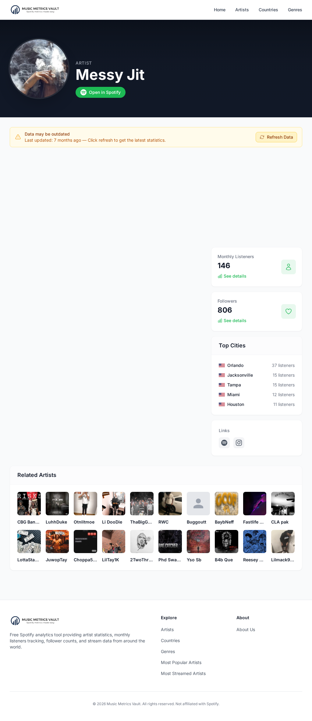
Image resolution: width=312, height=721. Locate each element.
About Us (245, 629)
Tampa (234, 384)
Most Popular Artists (181, 662)
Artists (242, 9)
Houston (235, 404)
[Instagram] (238, 442)
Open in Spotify (105, 92)
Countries (268, 9)
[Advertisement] (156, 197)
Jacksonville (240, 375)
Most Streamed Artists (183, 673)
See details (235, 276)
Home (219, 9)
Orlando (235, 365)
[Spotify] (224, 442)
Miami (233, 394)
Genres (295, 9)
